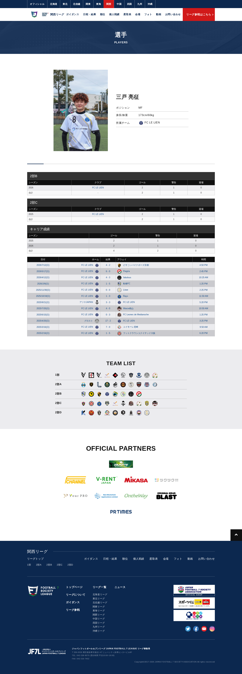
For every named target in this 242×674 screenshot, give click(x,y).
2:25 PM (204, 290)
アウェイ (121, 259)
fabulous (127, 277)
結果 (108, 259)
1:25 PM (204, 283)
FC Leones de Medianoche (136, 314)
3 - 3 (108, 302)
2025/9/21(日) (43, 302)
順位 (102, 14)
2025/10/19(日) (43, 296)
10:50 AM (203, 308)
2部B (49, 564)
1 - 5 (108, 283)
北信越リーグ (100, 602)
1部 (29, 564)
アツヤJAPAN (87, 302)
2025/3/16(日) (43, 327)
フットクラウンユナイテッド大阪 (139, 333)
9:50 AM (204, 327)
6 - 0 (108, 271)
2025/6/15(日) (43, 314)
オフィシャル (37, 4)
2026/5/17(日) (43, 271)
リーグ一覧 (100, 587)
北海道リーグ (100, 594)
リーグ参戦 (73, 609)
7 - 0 (108, 327)
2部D (70, 564)
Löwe (125, 290)
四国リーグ (99, 622)
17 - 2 (108, 321)
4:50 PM (204, 265)
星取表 (127, 14)
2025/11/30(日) (43, 290)
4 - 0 (108, 308)
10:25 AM (203, 277)
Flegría (126, 271)
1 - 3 (108, 296)
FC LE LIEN (98, 187)
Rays (125, 296)
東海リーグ (99, 610)
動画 (158, 14)
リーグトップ (35, 558)
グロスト (89, 321)
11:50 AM (203, 296)
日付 (43, 259)
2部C (59, 564)
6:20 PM (204, 333)
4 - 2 (108, 265)
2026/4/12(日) (43, 277)
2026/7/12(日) (43, 265)
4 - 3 (108, 277)
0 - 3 (108, 314)
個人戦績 (114, 14)
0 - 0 (108, 290)
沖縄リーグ (99, 631)
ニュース (120, 587)
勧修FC (126, 283)
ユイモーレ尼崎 (130, 327)
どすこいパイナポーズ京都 (136, 265)
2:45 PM (204, 271)
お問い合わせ (173, 14)
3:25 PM (204, 321)
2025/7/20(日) (43, 308)
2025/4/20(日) (43, 321)
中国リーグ (99, 618)
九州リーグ (99, 626)
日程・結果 (89, 14)
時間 (203, 259)
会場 (137, 14)
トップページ (74, 587)
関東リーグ (99, 606)
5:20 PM (204, 302)
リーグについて (75, 594)
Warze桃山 (128, 308)
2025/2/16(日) (43, 333)
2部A (38, 564)
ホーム (95, 259)
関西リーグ (99, 614)
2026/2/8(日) (43, 283)
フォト (148, 14)
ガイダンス (72, 14)
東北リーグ (99, 598)
